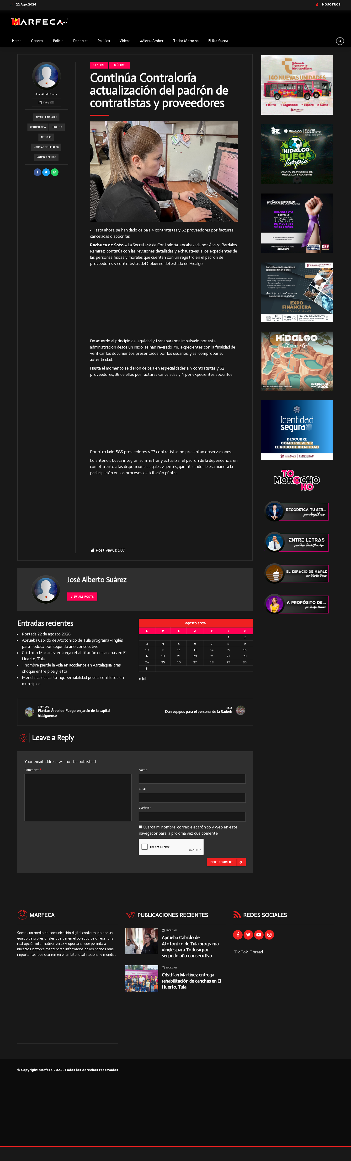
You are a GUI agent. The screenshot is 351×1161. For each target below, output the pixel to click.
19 (178, 656)
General (37, 40)
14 (211, 650)
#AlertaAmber (152, 40)
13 (195, 650)
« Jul (142, 678)
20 (195, 656)
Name (143, 770)
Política (104, 40)
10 (147, 650)
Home (16, 40)
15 (228, 650)
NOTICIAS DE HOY (46, 157)
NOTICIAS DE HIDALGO (46, 147)
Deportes (80, 40)
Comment (32, 770)
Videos (124, 40)
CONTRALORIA (38, 127)
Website (145, 808)
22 (228, 656)
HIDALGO (57, 127)
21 (211, 656)
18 (163, 656)
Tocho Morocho (186, 40)
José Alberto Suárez (46, 94)
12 (178, 650)
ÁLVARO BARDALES (46, 117)
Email (142, 788)
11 (163, 650)
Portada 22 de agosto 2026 (46, 634)
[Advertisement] (164, 302)
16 (244, 650)
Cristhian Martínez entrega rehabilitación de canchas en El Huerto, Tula (191, 980)
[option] (164, 171)
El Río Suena (218, 40)
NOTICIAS (46, 137)
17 (147, 656)
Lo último (119, 65)
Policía (58, 40)
